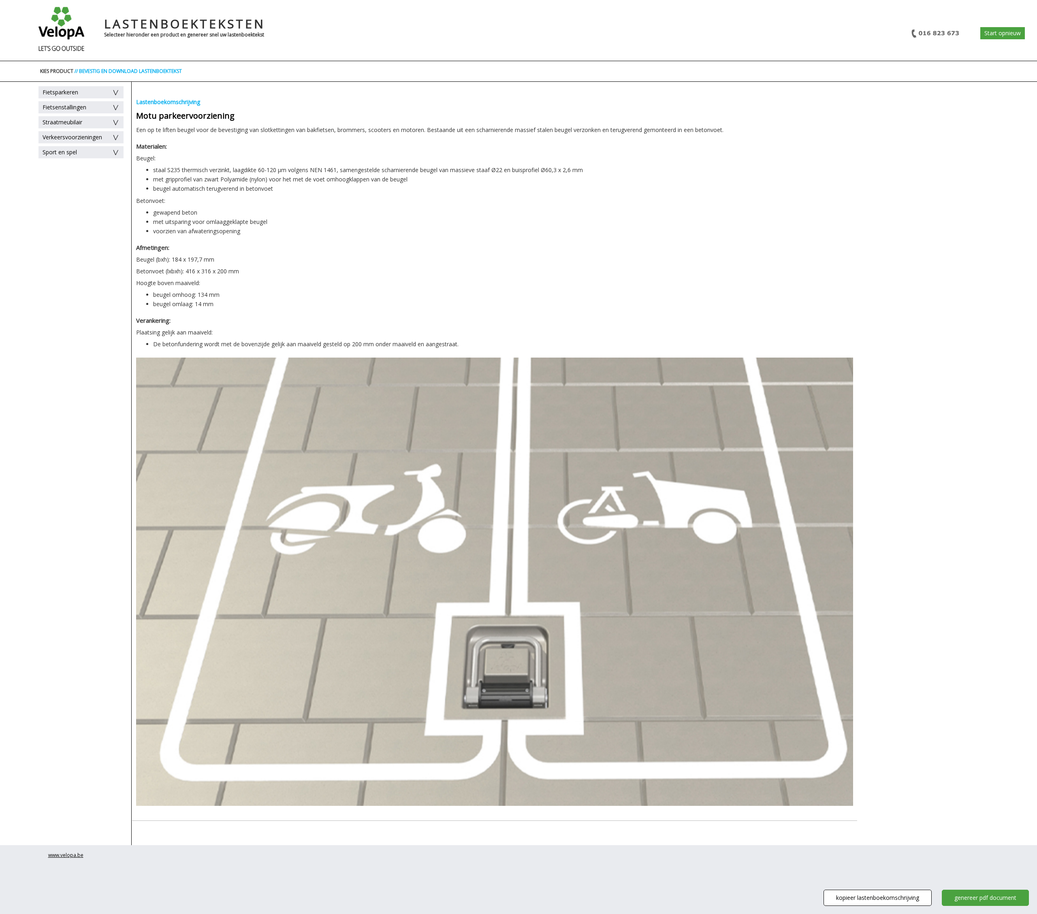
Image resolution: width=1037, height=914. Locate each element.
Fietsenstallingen (64, 107)
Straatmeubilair (62, 122)
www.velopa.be (65, 855)
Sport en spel (60, 152)
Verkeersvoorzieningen (72, 137)
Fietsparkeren (60, 92)
